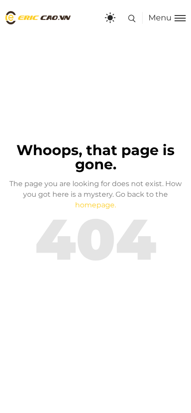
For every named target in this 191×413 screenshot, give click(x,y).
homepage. (95, 205)
